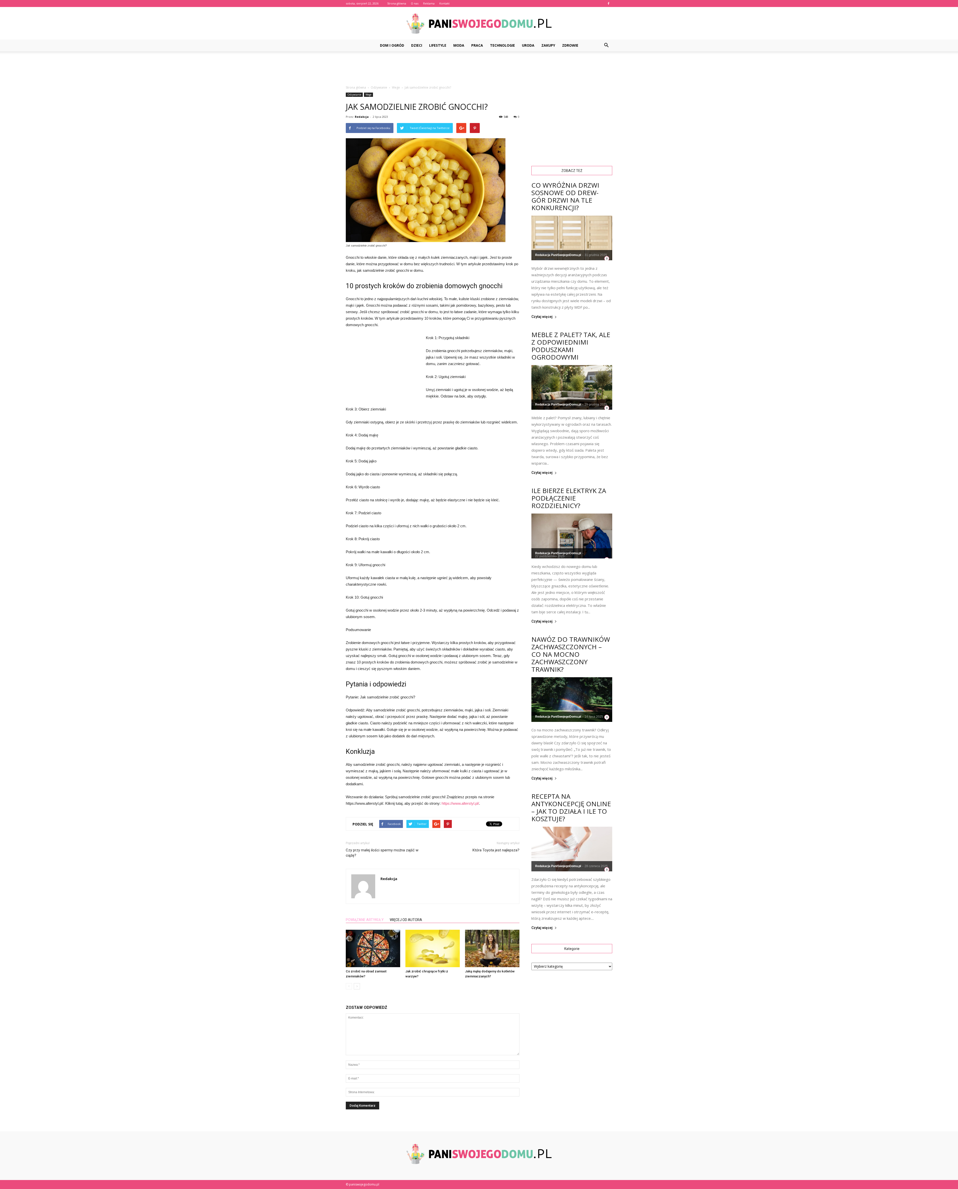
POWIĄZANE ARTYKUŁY (365, 920)
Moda (458, 45)
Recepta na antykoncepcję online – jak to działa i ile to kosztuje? (571, 807)
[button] (606, 45)
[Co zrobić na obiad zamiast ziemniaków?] (373, 948)
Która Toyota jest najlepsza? (496, 850)
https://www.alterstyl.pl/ (460, 803)
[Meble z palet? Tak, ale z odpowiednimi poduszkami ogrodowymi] (571, 387)
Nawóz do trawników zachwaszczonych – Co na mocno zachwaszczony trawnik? (570, 654)
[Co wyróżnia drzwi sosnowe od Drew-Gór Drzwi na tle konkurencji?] (571, 238)
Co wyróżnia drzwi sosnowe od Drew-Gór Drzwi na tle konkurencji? (565, 196)
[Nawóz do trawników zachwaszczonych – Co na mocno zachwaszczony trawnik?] (571, 699)
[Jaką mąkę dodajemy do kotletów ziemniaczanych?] (492, 948)
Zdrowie (570, 45)
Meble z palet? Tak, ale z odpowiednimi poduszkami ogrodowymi (570, 346)
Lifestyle (437, 45)
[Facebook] (608, 3)
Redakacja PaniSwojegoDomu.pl (558, 255)
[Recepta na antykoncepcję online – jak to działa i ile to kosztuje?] (571, 849)
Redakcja (362, 117)
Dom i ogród (392, 45)
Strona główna (396, 3)
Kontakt (444, 3)
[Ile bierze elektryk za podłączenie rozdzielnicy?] (571, 536)
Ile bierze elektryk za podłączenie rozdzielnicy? (568, 498)
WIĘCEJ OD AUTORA (406, 920)
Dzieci (416, 45)
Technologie (502, 45)
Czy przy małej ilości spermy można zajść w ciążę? (382, 853)
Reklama (429, 3)
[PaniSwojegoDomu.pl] (479, 23)
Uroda (528, 45)
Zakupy (548, 45)
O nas (414, 3)
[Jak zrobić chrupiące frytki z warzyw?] (432, 948)
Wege (368, 94)
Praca (477, 45)
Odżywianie (354, 94)
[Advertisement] (479, 68)
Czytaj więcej (542, 317)
